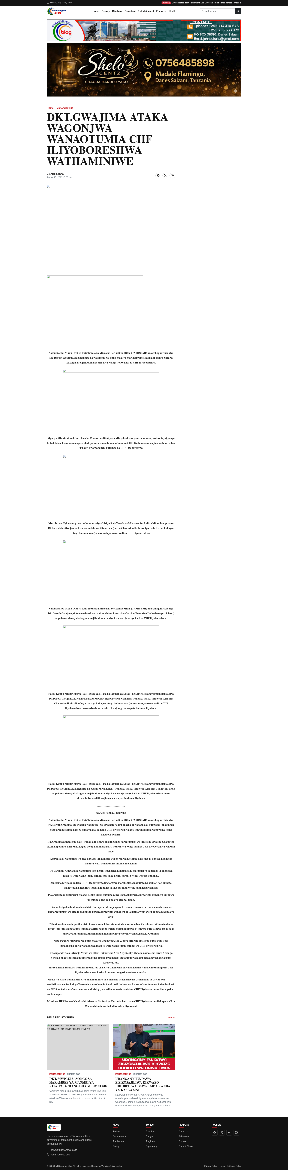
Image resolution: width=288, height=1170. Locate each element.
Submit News (186, 1146)
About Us (184, 1131)
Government (119, 1136)
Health (172, 11)
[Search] (238, 11)
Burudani (130, 11)
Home (96, 11)
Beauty (106, 11)
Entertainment (146, 11)
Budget (149, 1136)
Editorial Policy (234, 1166)
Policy (116, 1146)
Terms (222, 1166)
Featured (161, 11)
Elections (151, 1131)
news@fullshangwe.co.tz (64, 1150)
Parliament (118, 1141)
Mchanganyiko (65, 108)
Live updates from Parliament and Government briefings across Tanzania (206, 3)
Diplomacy (151, 1146)
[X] (222, 1132)
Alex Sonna (57, 174)
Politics (117, 1131)
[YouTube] (229, 1132)
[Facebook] (215, 1132)
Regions (150, 1141)
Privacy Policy (210, 1166)
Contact (183, 1141)
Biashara (117, 11)
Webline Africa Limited (111, 1166)
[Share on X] (165, 175)
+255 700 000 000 (60, 1154)
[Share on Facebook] (158, 175)
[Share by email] (172, 175)
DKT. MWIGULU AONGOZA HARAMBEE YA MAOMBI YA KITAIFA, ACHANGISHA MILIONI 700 (78, 1082)
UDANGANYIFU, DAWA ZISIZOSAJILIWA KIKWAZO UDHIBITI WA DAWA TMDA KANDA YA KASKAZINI (142, 1084)
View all (171, 1017)
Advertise (184, 1136)
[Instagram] (236, 1132)
